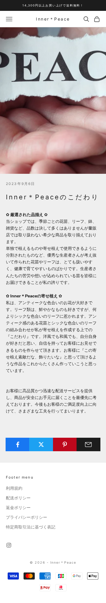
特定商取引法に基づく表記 (30, 527)
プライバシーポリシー (26, 517)
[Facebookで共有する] (17, 444)
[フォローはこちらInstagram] (9, 545)
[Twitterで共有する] (41, 444)
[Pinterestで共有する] (65, 444)
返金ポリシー (18, 507)
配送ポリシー (18, 498)
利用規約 (14, 488)
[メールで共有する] (88, 444)
